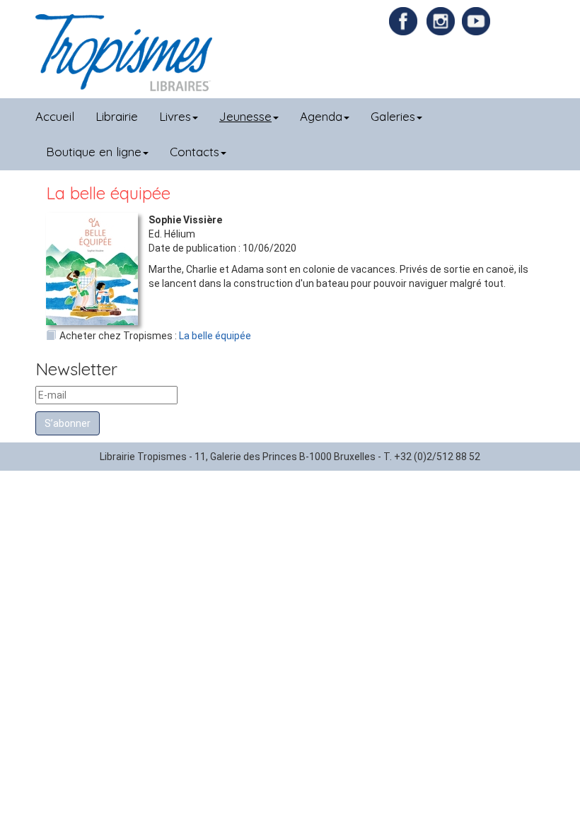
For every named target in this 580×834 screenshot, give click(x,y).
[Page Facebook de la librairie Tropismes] (406, 20)
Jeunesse (245, 116)
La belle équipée (215, 335)
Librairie (116, 116)
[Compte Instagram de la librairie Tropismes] (442, 20)
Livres (175, 116)
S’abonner (68, 423)
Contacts (194, 151)
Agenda (321, 116)
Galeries (393, 116)
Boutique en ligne (93, 151)
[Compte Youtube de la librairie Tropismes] (478, 20)
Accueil (54, 116)
